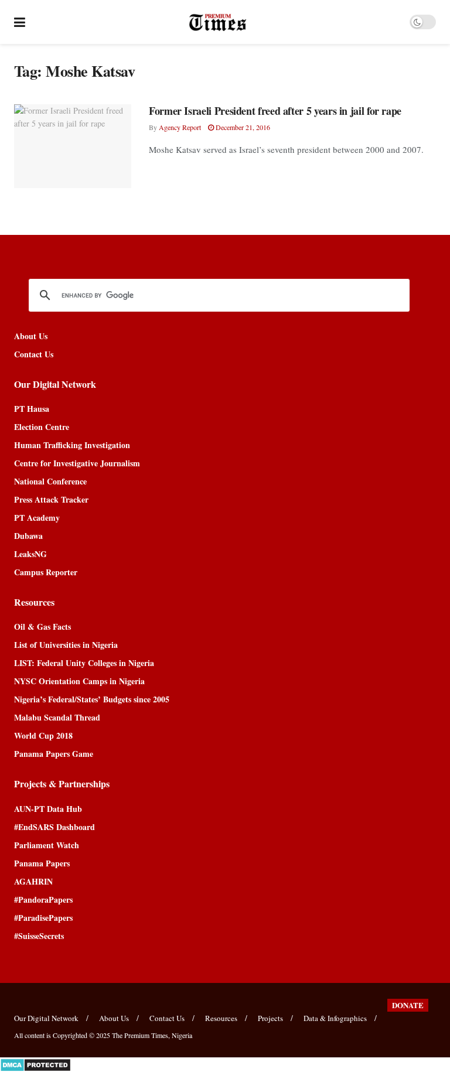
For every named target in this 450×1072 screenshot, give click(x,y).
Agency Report (180, 127)
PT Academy (37, 517)
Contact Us (33, 354)
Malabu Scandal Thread (57, 717)
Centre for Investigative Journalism (77, 463)
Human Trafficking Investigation (72, 445)
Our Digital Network (46, 1018)
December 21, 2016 (242, 127)
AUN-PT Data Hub (48, 809)
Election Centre (41, 427)
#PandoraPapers (43, 899)
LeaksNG (30, 554)
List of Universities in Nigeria (66, 645)
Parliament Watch (46, 845)
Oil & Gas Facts (42, 626)
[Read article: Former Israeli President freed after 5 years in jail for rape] (72, 146)
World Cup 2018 (43, 735)
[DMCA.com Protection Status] (35, 1063)
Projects (270, 1018)
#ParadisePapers (43, 917)
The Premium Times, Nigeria (152, 1035)
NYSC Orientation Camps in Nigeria (79, 681)
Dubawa (28, 536)
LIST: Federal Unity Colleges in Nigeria (84, 663)
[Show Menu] (19, 22)
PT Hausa (31, 408)
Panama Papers (42, 863)
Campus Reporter (45, 572)
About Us (30, 336)
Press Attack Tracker (51, 499)
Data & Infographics (335, 1018)
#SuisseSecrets (39, 936)
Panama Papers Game (53, 753)
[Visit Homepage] (218, 22)
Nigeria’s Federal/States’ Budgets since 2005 (91, 699)
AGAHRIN (33, 881)
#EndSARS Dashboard (54, 827)
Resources (221, 1018)
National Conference (50, 481)
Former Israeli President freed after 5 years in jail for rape (275, 110)
